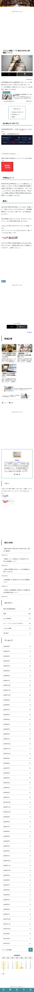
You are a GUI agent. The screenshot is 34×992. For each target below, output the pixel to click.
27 (17, 968)
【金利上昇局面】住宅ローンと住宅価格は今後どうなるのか (16, 570)
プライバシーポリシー (17, 987)
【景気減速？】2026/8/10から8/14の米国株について (16, 581)
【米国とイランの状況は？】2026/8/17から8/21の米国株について (16, 560)
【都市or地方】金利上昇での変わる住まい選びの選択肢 (16, 550)
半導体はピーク (16, 114)
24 (3, 968)
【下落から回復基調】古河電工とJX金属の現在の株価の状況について (16, 591)
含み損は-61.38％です (17, 112)
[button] (25, 74)
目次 (14, 109)
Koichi (17, 460)
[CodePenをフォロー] (15, 474)
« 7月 (2, 973)
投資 (4, 281)
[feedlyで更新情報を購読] (17, 474)
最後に (13, 117)
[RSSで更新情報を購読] (19, 474)
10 (3, 964)
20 (17, 966)
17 (3, 966)
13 (17, 964)
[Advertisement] (17, 29)
